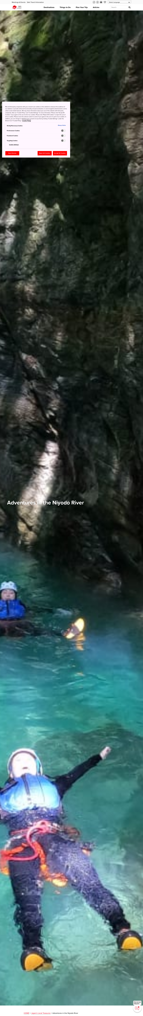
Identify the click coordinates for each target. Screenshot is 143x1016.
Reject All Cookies (44, 153)
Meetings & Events (18, 2)
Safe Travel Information (35, 2)
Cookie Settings (14, 144)
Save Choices (12, 153)
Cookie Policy (27, 120)
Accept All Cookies (60, 153)
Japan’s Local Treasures (40, 1013)
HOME (26, 1013)
